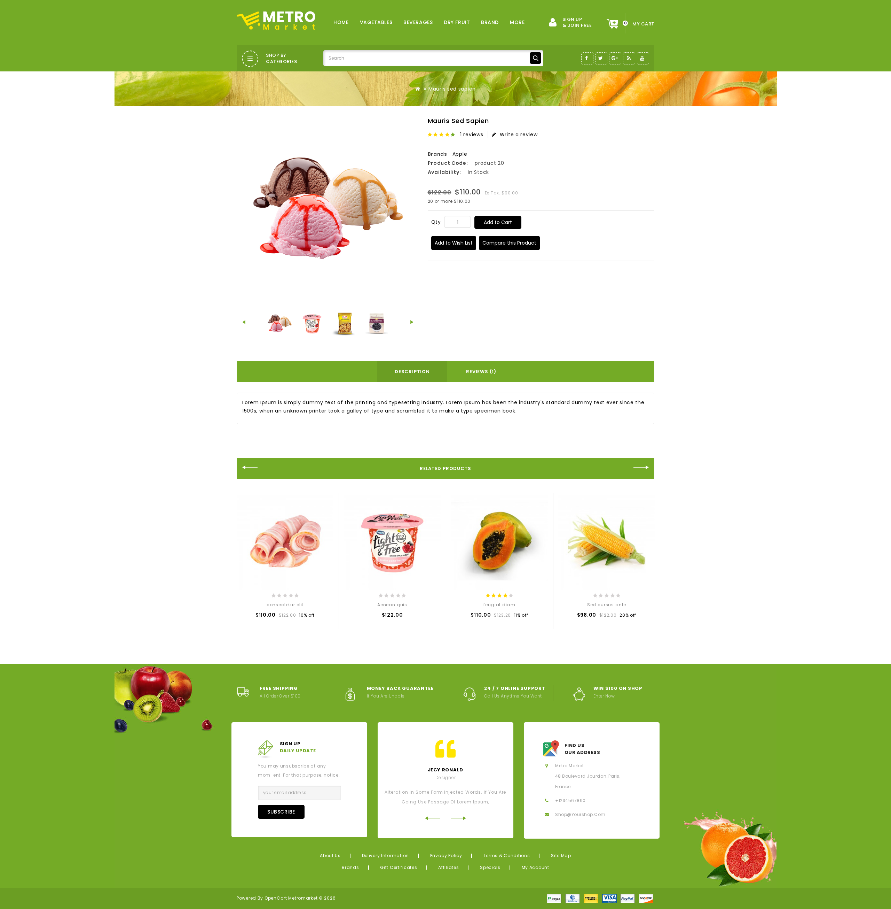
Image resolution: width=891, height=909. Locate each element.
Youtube (643, 58)
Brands (350, 867)
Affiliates (448, 867)
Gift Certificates (398, 867)
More (517, 22)
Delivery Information (385, 855)
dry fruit (457, 22)
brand (490, 22)
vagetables (376, 22)
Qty (436, 221)
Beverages (418, 22)
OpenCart (276, 898)
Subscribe (281, 811)
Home (340, 22)
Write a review (519, 134)
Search (535, 58)
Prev (250, 322)
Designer (445, 777)
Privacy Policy (446, 855)
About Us (330, 855)
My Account (535, 867)
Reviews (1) (481, 371)
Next (406, 322)
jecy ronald (446, 770)
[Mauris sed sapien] (279, 323)
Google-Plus (615, 58)
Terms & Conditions (506, 855)
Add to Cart (498, 222)
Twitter (601, 58)
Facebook (587, 58)
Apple (459, 154)
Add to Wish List (454, 242)
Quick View (276, 617)
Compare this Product (509, 242)
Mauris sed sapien (452, 88)
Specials (490, 867)
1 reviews (471, 134)
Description (412, 371)
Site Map (561, 855)
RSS (629, 58)
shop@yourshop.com (580, 814)
